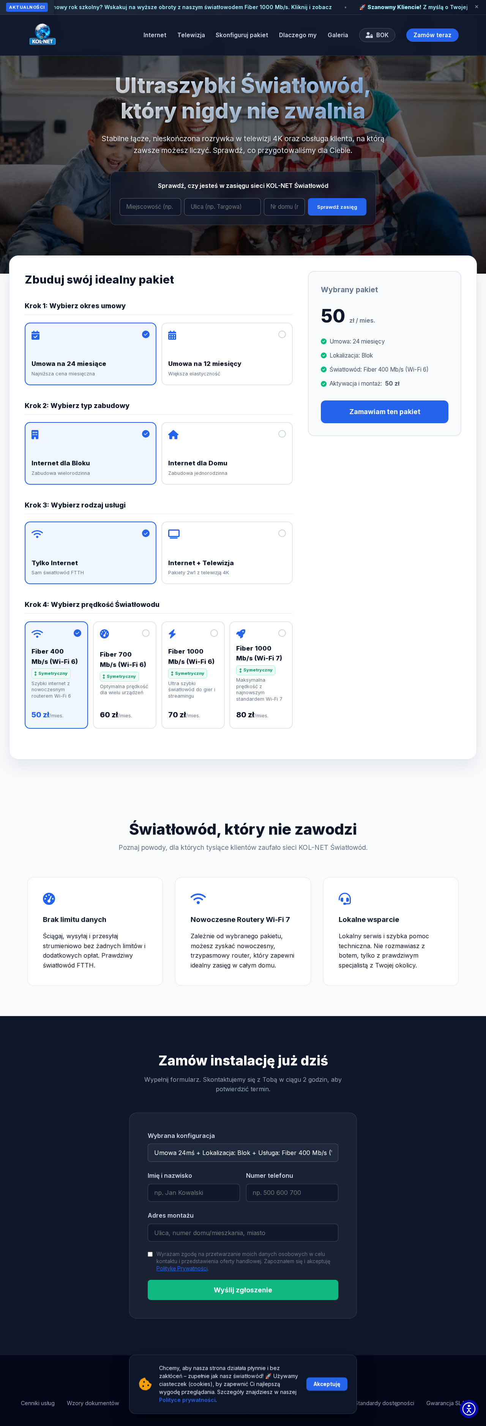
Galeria (338, 35)
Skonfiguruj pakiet (242, 35)
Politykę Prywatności (182, 1268)
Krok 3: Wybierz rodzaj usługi (75, 505)
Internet (155, 35)
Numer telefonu (269, 1175)
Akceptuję (327, 1384)
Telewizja (191, 35)
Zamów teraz (432, 35)
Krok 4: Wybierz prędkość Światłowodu (92, 604)
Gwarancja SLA (445, 1403)
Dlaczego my (298, 35)
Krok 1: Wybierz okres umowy (75, 306)
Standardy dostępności (384, 1403)
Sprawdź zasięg (337, 207)
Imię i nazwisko (170, 1175)
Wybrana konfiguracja (181, 1135)
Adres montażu (171, 1215)
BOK (382, 35)
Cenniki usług (38, 1403)
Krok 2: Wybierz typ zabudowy (77, 406)
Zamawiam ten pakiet (384, 412)
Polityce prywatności (187, 1400)
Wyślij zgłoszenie (243, 1290)
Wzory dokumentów (93, 1403)
